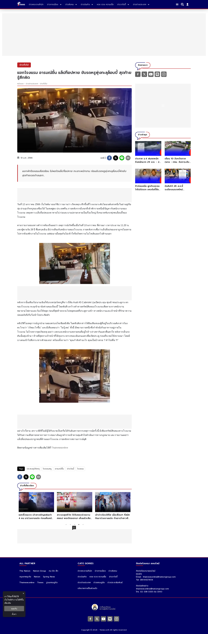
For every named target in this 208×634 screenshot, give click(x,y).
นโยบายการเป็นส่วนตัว (87, 588)
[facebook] (109, 157)
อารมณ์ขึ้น (59, 468)
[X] (144, 74)
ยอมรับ (14, 608)
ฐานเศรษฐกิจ (52, 582)
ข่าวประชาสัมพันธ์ (115, 582)
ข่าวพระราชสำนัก (85, 570)
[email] (128, 157)
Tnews (40, 582)
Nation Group (39, 570)
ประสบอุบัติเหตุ (33, 468)
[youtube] (151, 74)
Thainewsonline (59, 447)
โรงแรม (80, 468)
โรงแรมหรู (47, 468)
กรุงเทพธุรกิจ (25, 576)
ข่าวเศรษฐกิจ (99, 582)
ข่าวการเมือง (100, 570)
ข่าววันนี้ (70, 468)
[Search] (183, 4)
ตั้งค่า (14, 614)
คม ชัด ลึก (53, 570)
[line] (121, 157)
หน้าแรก (20, 83)
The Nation (24, 570)
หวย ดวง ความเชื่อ (98, 576)
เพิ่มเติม (7, 603)
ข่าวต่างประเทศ (32, 83)
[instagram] (164, 74)
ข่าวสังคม (113, 570)
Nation (37, 576)
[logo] (21, 4)
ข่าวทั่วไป (43, 83)
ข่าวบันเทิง (82, 576)
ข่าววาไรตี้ (113, 576)
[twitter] (115, 157)
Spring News (49, 576)
